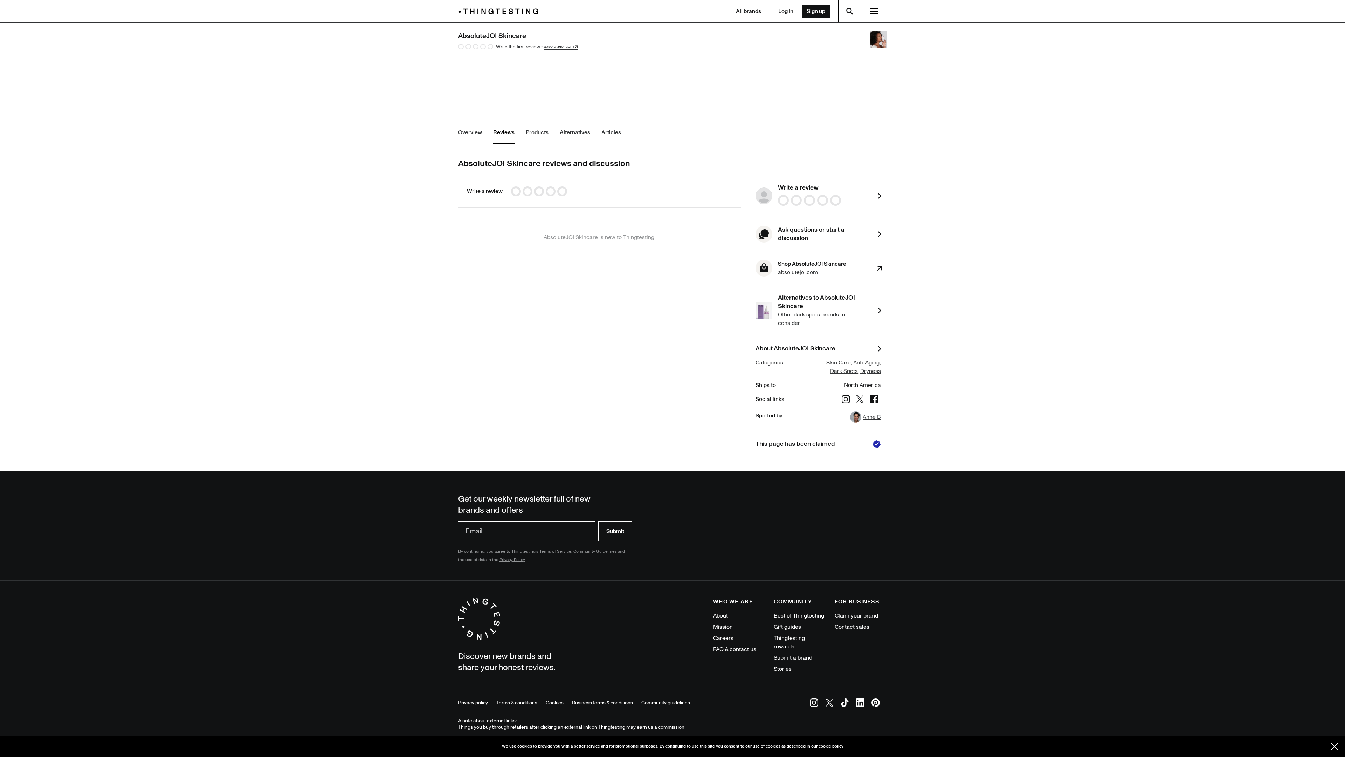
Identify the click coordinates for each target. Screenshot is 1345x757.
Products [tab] (537, 132)
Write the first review (518, 46)
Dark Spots (844, 371)
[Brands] (500, 11)
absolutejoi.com (559, 46)
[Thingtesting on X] (829, 703)
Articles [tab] (611, 132)
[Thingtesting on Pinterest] (875, 703)
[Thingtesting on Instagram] (814, 703)
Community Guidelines (595, 551)
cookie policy (831, 746)
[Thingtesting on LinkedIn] (860, 703)
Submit (615, 531)
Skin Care (838, 363)
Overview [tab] (470, 132)
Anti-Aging (866, 363)
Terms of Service (555, 551)
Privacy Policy (512, 560)
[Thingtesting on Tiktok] (845, 703)
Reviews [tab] (504, 132)
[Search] (850, 11)
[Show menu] (874, 11)
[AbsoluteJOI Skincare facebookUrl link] (874, 400)
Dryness (870, 371)
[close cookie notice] (1334, 746)
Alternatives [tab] (575, 132)
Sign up (816, 11)
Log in (785, 11)
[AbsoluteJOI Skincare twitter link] (860, 400)
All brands (748, 11)
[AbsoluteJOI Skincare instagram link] (846, 400)
